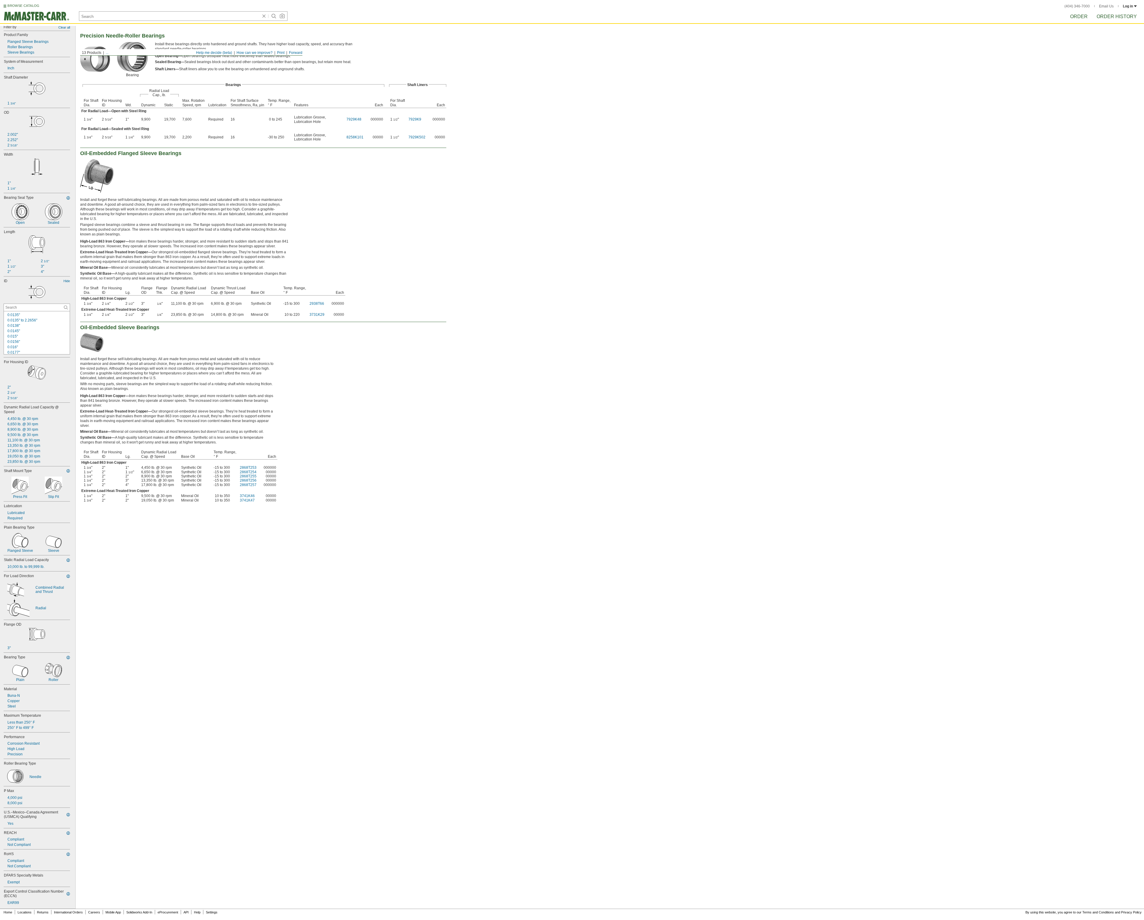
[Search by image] (282, 16)
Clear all (64, 27)
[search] (66, 307)
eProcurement (168, 912)
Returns (43, 912)
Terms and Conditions (1098, 912)
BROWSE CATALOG (23, 5)
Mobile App (113, 912)
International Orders (68, 912)
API (186, 912)
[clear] (264, 16)
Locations (25, 912)
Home (8, 912)
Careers (94, 912)
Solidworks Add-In (139, 912)
